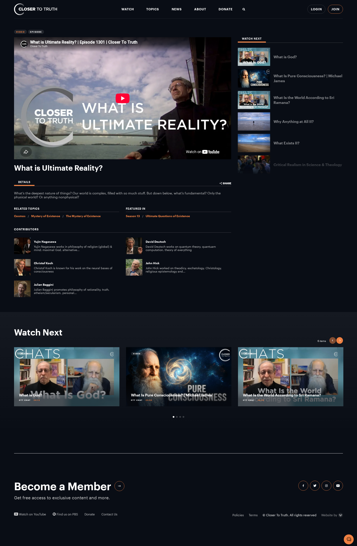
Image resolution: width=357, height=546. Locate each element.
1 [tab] (173, 417)
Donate (226, 9)
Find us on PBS (67, 514)
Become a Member (62, 486)
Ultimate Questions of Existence (168, 216)
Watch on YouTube (32, 514)
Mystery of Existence (45, 216)
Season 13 (133, 216)
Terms (253, 515)
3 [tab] (180, 417)
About (200, 9)
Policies (238, 515)
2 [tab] (177, 417)
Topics (152, 9)
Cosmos (19, 216)
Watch (127, 9)
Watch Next (252, 38)
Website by (329, 515)
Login (316, 9)
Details (24, 182)
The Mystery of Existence (83, 216)
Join (335, 9)
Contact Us (109, 514)
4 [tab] (183, 417)
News (177, 9)
